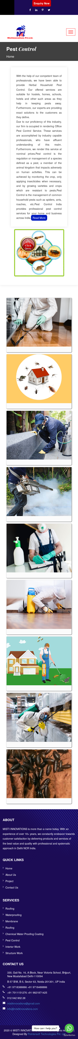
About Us (10, 874)
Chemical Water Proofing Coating (24, 934)
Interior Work (12, 946)
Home (10, 56)
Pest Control (12, 940)
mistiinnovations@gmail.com (23, 1003)
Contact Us (11, 887)
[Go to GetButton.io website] (69, 1035)
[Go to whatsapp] (69, 1028)
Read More (39, 218)
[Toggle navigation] (70, 32)
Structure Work (14, 953)
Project (9, 881)
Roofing (9, 908)
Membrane (11, 921)
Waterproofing (13, 915)
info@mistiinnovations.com (22, 1009)
